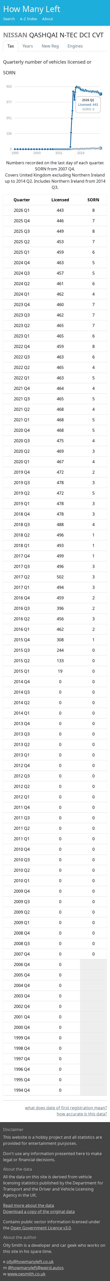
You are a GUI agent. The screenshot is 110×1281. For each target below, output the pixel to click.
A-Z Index (28, 18)
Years (28, 46)
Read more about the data (28, 1205)
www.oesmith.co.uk (26, 1274)
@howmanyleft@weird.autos (36, 1268)
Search (9, 18)
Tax (10, 46)
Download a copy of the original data (39, 1211)
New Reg (50, 46)
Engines (75, 46)
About (47, 18)
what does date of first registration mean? (66, 1108)
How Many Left (31, 8)
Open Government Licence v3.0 (40, 1228)
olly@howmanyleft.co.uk (30, 1261)
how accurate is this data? (82, 1114)
